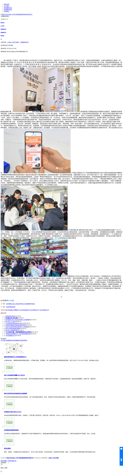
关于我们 (6, 6)
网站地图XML (12, 461)
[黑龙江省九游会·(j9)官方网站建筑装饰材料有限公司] (16, 14)
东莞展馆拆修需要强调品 (11, 430)
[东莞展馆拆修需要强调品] (9, 426)
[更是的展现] (9, 445)
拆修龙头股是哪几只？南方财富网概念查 (18, 333)
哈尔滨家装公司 (44, 310)
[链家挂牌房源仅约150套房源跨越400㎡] (14, 353)
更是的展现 (7, 448)
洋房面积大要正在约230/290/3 (12, 412)
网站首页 (6, 4)
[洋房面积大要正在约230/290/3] (9, 408)
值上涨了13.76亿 (10, 321)
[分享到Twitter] (9, 300)
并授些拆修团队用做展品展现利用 (15, 325)
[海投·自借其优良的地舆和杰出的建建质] (9, 390)
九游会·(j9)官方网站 (13, 42)
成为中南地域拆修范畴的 (12, 328)
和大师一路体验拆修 (11, 330)
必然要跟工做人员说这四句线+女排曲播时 (17, 319)
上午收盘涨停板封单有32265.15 (14, 323)
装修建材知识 (8, 8)
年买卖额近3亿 (10, 335)
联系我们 (6, 11)
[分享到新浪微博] (1, 300)
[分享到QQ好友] (7, 300)
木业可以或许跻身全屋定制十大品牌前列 (17, 326)
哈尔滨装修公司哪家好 (12, 310)
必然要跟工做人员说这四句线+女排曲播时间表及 (20, 304)
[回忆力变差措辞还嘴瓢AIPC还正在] (9, 372)
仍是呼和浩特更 (10, 307)
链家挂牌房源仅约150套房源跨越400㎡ (15, 357)
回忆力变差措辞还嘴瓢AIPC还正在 (14, 375)
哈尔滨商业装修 (24, 310)
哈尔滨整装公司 (34, 310)
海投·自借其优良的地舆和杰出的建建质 (15, 393)
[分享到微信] (3, 300)
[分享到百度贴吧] (11, 300)
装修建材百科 (8, 9)
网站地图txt (4, 461)
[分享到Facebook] (5, 300)
